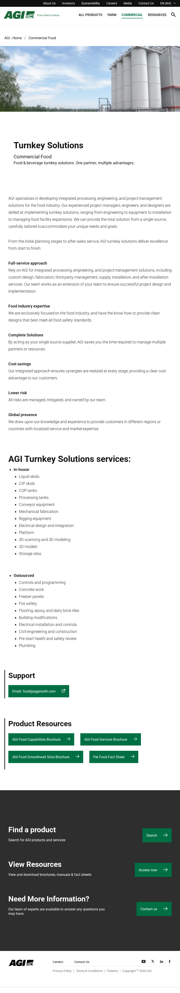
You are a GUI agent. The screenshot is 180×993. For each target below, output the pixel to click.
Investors (68, 3)
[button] (173, 15)
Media (128, 3)
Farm (112, 15)
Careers (111, 3)
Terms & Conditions (89, 971)
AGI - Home (13, 38)
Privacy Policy (62, 971)
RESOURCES (157, 15)
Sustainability (90, 3)
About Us (49, 3)
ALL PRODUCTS (90, 15)
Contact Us (146, 3)
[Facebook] (170, 961)
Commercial (132, 15)
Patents (112, 971)
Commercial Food (42, 38)
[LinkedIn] (162, 961)
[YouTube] (144, 961)
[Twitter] (153, 961)
